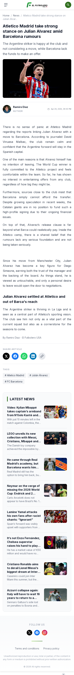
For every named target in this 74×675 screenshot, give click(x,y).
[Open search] (68, 5)
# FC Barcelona (13, 381)
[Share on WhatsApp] (24, 356)
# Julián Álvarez (39, 375)
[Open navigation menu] (6, 5)
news (16, 15)
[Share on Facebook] (15, 356)
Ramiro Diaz (20, 106)
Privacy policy (51, 648)
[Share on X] (6, 356)
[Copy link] (42, 356)
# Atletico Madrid (14, 375)
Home (6, 15)
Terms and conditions (27, 648)
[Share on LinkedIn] (33, 356)
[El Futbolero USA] (37, 5)
